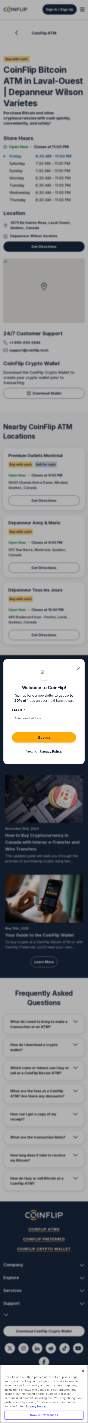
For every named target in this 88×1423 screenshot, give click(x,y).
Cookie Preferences (44, 1415)
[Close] (83, 1370)
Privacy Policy (35, 1406)
